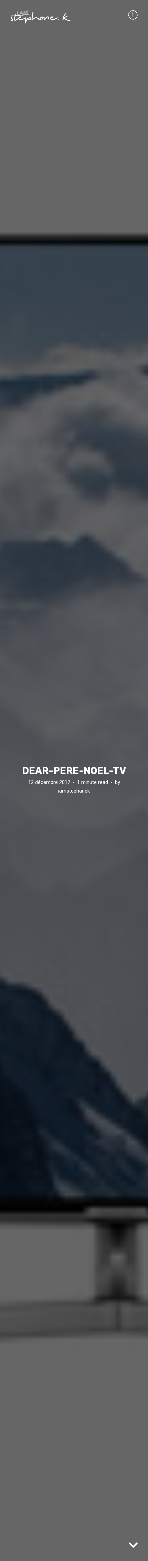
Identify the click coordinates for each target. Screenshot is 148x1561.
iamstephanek (74, 791)
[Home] (40, 16)
